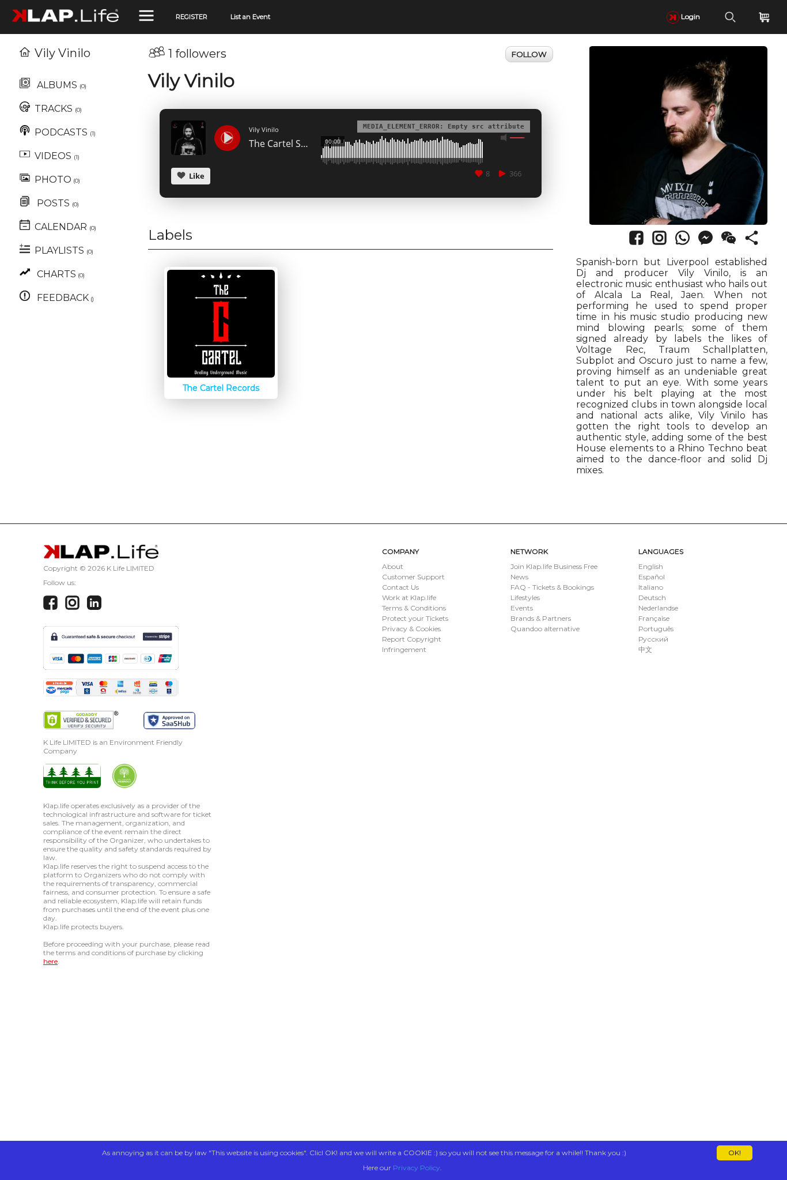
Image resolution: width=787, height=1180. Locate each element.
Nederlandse (658, 608)
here (50, 961)
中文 (645, 649)
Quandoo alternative (545, 628)
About (392, 566)
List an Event (250, 17)
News (519, 576)
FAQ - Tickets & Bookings (552, 587)
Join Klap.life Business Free (553, 566)
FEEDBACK (64, 297)
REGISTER (191, 17)
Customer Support (413, 576)
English (650, 566)
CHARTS (60, 274)
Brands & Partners (540, 618)
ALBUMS (60, 85)
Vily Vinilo (62, 53)
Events (521, 608)
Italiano (650, 587)
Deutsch (652, 597)
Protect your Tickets (415, 618)
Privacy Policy (416, 1167)
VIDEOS (57, 155)
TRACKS (58, 108)
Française (653, 618)
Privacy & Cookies (411, 628)
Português (656, 628)
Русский (653, 639)
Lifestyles (525, 597)
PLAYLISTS (64, 250)
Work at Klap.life (409, 597)
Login (689, 16)
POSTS (57, 203)
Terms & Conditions (414, 608)
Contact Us (400, 587)
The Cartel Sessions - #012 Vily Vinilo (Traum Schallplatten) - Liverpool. (280, 144)
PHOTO (57, 179)
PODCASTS (65, 132)
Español (651, 576)
